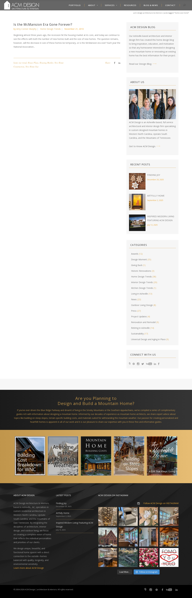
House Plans (33, 62)
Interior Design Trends (142, 282)
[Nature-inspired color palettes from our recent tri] (148, 557)
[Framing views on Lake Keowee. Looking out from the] (107, 536)
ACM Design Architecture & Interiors (147, 13)
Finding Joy (153, 175)
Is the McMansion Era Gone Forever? (43, 24)
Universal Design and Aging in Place (148, 339)
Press (133, 310)
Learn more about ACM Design (29, 567)
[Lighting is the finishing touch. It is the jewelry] (107, 516)
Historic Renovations (141, 270)
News (134, 299)
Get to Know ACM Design (142, 146)
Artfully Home (155, 195)
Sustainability (137, 333)
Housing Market (46, 62)
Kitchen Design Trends (142, 288)
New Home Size (32, 66)
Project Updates (139, 316)
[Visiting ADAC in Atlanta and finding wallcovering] (148, 516)
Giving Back (136, 265)
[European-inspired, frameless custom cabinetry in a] (107, 557)
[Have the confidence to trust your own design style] (169, 557)
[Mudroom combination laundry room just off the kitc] (148, 536)
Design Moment (139, 259)
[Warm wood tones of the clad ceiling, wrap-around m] (169, 536)
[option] (30, 456)
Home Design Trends (50, 28)
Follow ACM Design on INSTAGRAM (160, 503)
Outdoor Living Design (142, 305)
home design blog (165, 39)
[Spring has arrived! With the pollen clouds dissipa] (128, 536)
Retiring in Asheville (140, 327)
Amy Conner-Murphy (26, 28)
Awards (134, 253)
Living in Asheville (139, 293)
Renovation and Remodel (143, 322)
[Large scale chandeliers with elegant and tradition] (169, 516)
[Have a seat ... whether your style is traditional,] (128, 516)
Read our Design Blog (140, 63)
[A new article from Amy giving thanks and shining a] (128, 557)
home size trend (20, 62)
